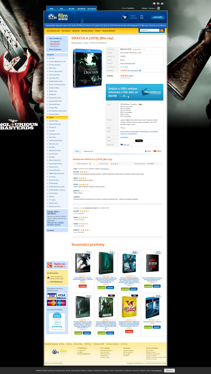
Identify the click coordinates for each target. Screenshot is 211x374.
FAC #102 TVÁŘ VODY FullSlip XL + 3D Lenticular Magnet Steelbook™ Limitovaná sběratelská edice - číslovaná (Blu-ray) (105, 280)
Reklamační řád (105, 354)
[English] (162, 3)
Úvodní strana (77, 43)
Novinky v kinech (151, 355)
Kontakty (97, 30)
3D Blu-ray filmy (128, 352)
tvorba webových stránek (158, 363)
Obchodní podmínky (87, 30)
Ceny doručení (66, 30)
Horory (86, 43)
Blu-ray (122, 60)
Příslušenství (54, 46)
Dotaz (149, 151)
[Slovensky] (158, 3)
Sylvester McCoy (132, 133)
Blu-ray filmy (127, 354)
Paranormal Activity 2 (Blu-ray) (152, 321)
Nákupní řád (75, 30)
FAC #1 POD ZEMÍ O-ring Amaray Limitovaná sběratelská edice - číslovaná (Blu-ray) (152, 279)
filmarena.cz (141, 363)
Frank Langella (124, 131)
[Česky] (154, 3)
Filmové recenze (151, 352)
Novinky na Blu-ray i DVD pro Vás (156, 357)
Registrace (152, 8)
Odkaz (159, 151)
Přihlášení (144, 8)
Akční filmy (124, 344)
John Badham (124, 137)
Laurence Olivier (134, 131)
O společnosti (81, 350)
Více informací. (156, 370)
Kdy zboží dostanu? (133, 70)
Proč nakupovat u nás (53, 30)
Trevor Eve (123, 133)
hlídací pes (126, 144)
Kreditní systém (105, 357)
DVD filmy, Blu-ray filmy (153, 354)
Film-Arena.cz (105, 168)
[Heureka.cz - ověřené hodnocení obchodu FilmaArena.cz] (57, 331)
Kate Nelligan (154, 131)
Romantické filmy (130, 63)
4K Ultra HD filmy (128, 350)
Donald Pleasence (145, 131)
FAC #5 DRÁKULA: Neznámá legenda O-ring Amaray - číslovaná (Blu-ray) (83, 279)
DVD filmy (126, 355)
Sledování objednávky (108, 30)
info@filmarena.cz (56, 281)
